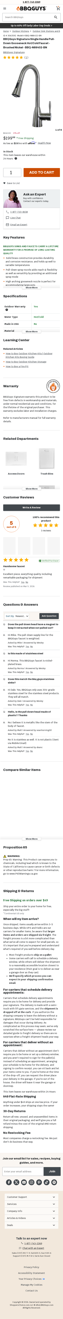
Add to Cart (41, 172)
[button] (31, 1197)
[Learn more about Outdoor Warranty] (6, 309)
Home (6, 31)
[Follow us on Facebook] (9, 1182)
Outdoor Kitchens (20, 31)
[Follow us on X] (16, 1182)
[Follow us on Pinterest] (39, 1182)
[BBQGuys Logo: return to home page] (31, 8)
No (27, 582)
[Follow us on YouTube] (24, 1182)
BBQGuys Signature (14, 52)
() (26, 57)
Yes (22, 582)
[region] (31, 98)
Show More (32, 288)
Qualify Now (44, 143)
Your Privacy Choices (30, 1278)
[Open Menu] (4, 8)
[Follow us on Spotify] (54, 1182)
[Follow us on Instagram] (31, 1182)
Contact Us (31, 1290)
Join (52, 1171)
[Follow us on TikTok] (46, 1182)
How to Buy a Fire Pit (17, 366)
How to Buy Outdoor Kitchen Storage (26, 361)
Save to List (13, 183)
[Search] (56, 17)
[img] (31, 95)
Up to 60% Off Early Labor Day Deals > (31, 25)
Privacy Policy (31, 1267)
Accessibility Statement (31, 1273)
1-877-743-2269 (31, 2)
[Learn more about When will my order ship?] (16, 158)
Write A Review (32, 507)
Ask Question (49, 616)
